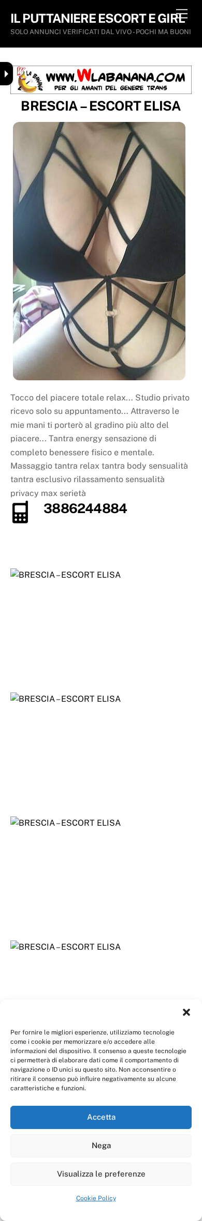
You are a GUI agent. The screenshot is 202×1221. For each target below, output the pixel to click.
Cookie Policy (96, 1198)
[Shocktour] (101, 91)
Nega (101, 1145)
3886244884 (85, 508)
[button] (186, 1012)
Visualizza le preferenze (101, 1173)
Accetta (101, 1116)
